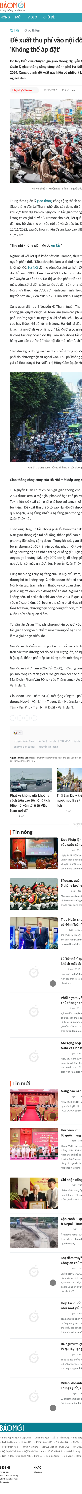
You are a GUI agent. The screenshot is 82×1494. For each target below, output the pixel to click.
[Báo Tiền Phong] (64, 891)
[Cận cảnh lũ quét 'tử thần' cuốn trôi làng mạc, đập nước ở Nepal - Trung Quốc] (34, 1232)
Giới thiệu (4, 1472)
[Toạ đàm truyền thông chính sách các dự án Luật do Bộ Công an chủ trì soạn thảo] (34, 1271)
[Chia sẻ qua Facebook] (13, 718)
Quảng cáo (4, 1482)
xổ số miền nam (10, 1447)
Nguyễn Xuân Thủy (24, 741)
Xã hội (14, 31)
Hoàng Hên (26, 1442)
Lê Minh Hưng (73, 1451)
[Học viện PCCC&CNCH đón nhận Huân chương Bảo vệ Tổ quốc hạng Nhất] (34, 1144)
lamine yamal (53, 1456)
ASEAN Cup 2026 (44, 1442)
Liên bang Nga (42, 1438)
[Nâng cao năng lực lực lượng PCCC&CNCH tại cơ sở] (34, 1105)
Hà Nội (33, 268)
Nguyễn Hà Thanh (48, 747)
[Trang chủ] (12, 6)
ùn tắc (56, 246)
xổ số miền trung (61, 1438)
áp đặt (77, 741)
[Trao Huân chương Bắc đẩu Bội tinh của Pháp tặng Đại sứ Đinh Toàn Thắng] (34, 933)
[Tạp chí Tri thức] (63, 969)
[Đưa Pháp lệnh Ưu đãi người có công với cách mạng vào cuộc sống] (34, 853)
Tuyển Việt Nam (30, 1447)
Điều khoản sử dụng (9, 1476)
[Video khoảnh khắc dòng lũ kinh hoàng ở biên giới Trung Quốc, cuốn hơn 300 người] (34, 1397)
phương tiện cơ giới (24, 747)
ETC (20, 733)
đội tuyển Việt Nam (34, 1451)
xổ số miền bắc (55, 1451)
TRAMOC (65, 741)
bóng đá (38, 1456)
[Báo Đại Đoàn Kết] (65, 1269)
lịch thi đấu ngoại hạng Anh (16, 1456)
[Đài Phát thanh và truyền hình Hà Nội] (65, 1097)
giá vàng (68, 1456)
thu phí (52, 741)
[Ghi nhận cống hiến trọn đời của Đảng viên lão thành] (34, 1193)
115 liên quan (69, 90)
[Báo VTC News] (65, 1230)
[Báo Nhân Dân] (64, 850)
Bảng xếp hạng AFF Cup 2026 (16, 1438)
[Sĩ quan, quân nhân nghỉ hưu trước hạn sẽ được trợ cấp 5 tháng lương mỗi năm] (34, 894)
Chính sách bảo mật (9, 1479)
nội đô (41, 741)
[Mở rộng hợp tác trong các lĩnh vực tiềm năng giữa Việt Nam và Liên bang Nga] (34, 1057)
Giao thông (32, 31)
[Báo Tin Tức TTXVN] (63, 930)
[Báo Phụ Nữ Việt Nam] (22, 90)
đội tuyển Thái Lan (11, 1451)
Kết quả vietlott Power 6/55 (55, 1447)
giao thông (44, 201)
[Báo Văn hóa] (60, 811)
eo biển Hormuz (10, 1442)
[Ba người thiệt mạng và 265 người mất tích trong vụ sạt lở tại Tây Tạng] (34, 1358)
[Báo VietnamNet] (13, 816)
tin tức (76, 1442)
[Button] (35, 90)
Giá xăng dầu (62, 1442)
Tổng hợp (38, 1472)
